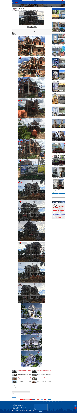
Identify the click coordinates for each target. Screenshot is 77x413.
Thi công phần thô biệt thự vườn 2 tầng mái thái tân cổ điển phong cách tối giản (24, 370)
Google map (49, 399)
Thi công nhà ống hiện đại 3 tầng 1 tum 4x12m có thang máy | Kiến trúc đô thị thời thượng (59, 177)
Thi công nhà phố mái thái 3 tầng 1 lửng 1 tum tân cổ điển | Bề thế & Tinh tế (59, 141)
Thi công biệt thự (18, 5)
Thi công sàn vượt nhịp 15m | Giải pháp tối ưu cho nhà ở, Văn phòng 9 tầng (58, 93)
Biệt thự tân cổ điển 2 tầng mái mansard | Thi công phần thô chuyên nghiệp (24, 380)
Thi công (15, 5)
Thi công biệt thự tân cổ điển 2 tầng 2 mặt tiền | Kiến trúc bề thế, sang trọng (44, 377)
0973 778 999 (37, 0)
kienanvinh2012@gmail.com (42, 0)
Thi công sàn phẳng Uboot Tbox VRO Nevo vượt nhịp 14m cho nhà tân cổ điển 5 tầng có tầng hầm (58, 105)
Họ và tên (13, 386)
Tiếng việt (63, 0)
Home (12, 5)
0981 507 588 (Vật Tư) (15, 406)
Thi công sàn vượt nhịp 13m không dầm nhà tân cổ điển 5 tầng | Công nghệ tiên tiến (58, 117)
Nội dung (13, 393)
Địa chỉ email (13, 388)
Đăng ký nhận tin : (22, 399)
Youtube (45, 399)
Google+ (38, 399)
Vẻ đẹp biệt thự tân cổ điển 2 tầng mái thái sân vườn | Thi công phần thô (24, 377)
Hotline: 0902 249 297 (34, 0)
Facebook (34, 399)
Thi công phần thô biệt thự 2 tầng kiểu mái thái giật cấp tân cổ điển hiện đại (44, 380)
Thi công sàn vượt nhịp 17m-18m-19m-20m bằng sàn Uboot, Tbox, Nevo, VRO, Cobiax (59, 69)
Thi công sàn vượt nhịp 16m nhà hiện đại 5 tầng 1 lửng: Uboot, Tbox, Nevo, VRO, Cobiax (58, 81)
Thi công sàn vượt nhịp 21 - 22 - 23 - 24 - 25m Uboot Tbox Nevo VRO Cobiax (58, 20)
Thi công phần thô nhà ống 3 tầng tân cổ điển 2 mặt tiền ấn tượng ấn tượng (58, 190)
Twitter (41, 399)
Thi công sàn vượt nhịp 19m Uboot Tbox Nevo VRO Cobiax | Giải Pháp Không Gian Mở (59, 44)
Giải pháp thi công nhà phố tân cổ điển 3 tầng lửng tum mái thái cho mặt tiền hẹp (58, 153)
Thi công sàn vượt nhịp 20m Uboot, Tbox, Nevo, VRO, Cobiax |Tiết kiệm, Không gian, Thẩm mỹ (58, 32)
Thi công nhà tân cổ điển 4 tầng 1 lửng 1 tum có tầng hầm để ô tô (59, 129)
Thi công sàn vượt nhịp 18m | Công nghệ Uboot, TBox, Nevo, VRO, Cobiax (59, 56)
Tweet (13, 9)
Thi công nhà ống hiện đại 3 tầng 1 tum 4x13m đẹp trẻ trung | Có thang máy (59, 165)
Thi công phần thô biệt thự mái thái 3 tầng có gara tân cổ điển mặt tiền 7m (44, 370)
